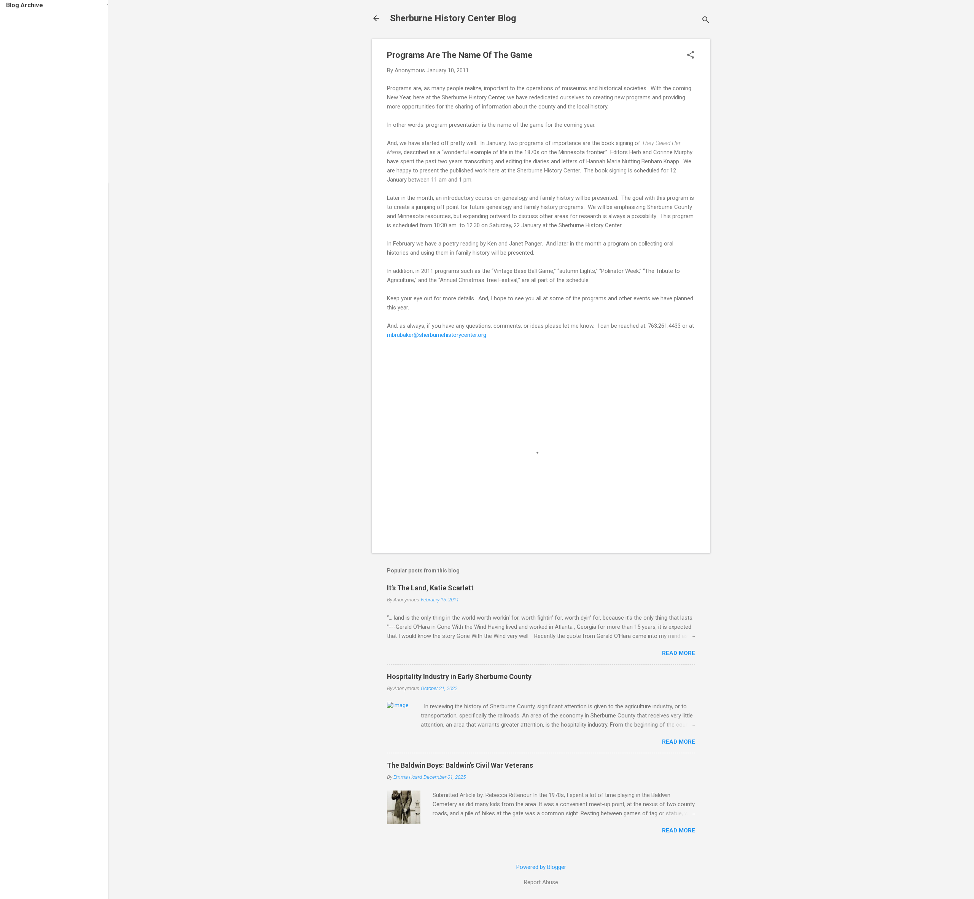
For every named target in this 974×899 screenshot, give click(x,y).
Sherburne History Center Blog (453, 18)
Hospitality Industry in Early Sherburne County (459, 677)
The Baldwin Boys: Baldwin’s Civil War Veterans (460, 765)
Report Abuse (541, 882)
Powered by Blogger (541, 867)
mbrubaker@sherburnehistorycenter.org (436, 335)
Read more (678, 653)
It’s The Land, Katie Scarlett (430, 588)
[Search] (705, 20)
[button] (690, 55)
